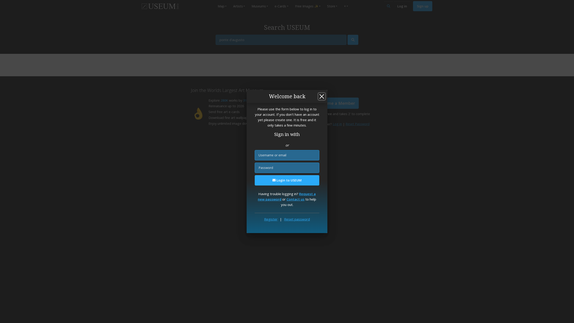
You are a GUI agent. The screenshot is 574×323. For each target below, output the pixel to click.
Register (271, 219)
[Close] (321, 96)
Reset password (297, 219)
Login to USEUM (289, 180)
